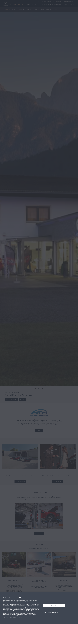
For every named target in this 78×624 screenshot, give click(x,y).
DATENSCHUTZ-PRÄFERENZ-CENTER (50, 612)
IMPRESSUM (20, 617)
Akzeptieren (54, 605)
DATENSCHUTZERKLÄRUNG (10, 617)
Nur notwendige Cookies (49, 609)
